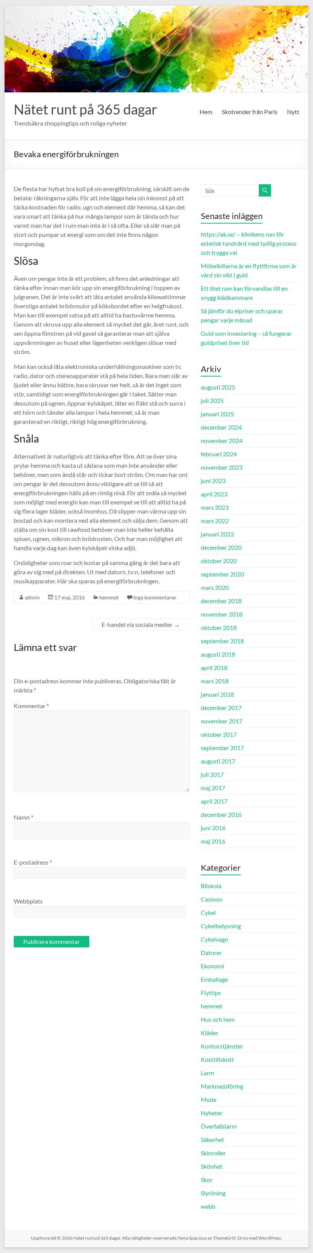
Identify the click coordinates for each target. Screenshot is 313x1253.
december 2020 (221, 547)
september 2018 (222, 640)
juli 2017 (212, 774)
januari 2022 (217, 534)
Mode (208, 1099)
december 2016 (221, 814)
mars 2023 (215, 507)
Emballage (214, 979)
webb (208, 1206)
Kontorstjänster (222, 1046)
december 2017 (221, 707)
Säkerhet (212, 1139)
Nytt (293, 111)
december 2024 (221, 427)
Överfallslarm (219, 1126)
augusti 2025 (218, 387)
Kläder (209, 1032)
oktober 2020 (219, 560)
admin (32, 597)
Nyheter (212, 1112)
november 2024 (221, 440)
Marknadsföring (222, 1086)
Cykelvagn (214, 939)
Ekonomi (212, 966)
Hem (206, 111)
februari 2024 (219, 453)
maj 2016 (213, 841)
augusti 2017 (218, 761)
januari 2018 (217, 694)
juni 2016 (213, 827)
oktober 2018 (219, 627)
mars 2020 (215, 587)
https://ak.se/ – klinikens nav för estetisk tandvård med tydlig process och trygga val (249, 243)
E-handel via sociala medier (141, 624)
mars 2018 (215, 680)
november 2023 (221, 467)
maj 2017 (213, 787)
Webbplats (28, 901)
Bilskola (211, 885)
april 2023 (214, 494)
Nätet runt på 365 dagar (85, 109)
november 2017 (221, 721)
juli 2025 (212, 400)
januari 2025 (217, 413)
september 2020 (222, 574)
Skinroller (213, 1152)
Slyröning (213, 1193)
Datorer (211, 952)
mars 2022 (215, 520)
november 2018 (221, 614)
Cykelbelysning (221, 925)
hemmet (109, 597)
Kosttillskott (217, 1059)
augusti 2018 (218, 654)
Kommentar (31, 705)
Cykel (208, 912)
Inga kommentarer (155, 597)
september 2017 (222, 747)
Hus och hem (218, 1019)
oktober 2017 (219, 734)
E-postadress (33, 862)
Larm (207, 1072)
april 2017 (214, 801)
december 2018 (221, 600)
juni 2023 (213, 480)
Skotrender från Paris (250, 111)
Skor (207, 1179)
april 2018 (214, 667)
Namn (23, 817)
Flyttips (211, 992)
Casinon (212, 899)
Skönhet (212, 1166)
